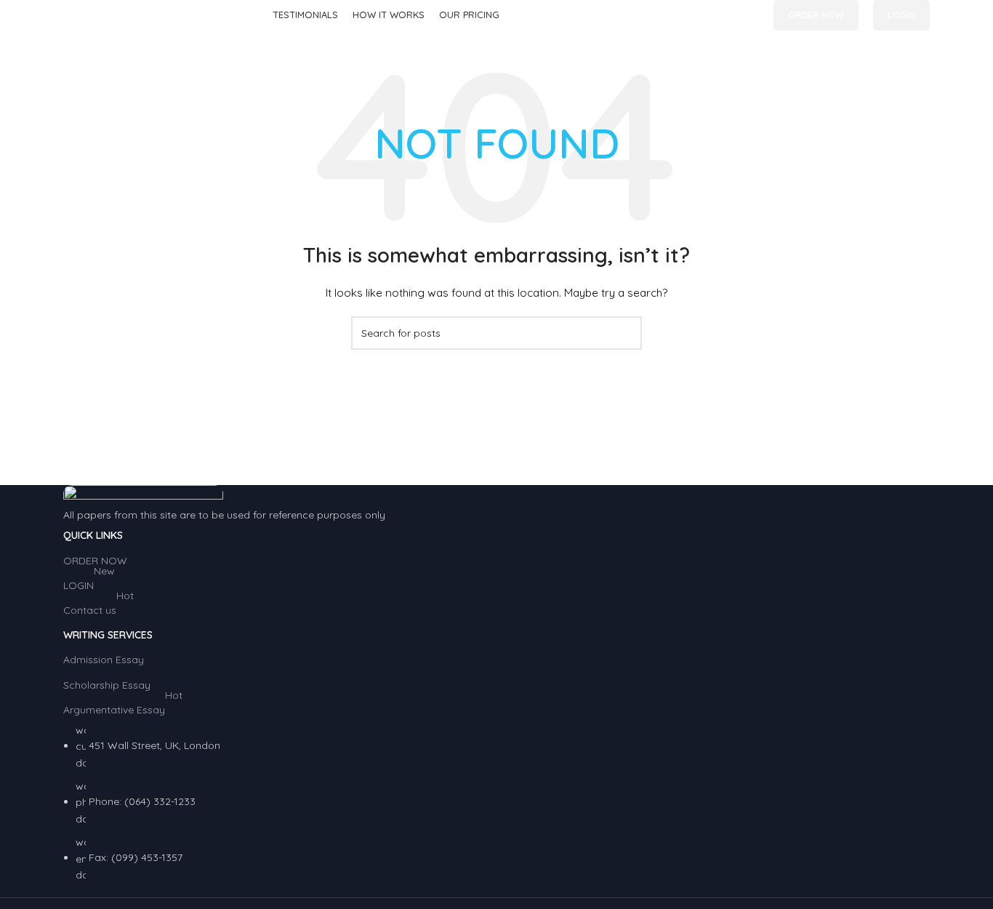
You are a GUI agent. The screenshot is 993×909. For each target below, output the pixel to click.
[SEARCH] (625, 333)
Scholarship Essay (106, 685)
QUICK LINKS (93, 535)
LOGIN (901, 14)
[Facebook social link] (717, 15)
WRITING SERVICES (108, 634)
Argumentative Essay (122, 706)
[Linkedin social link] (750, 15)
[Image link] (143, 495)
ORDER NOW (816, 14)
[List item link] (496, 803)
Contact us (98, 607)
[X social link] (733, 15)
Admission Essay (103, 659)
